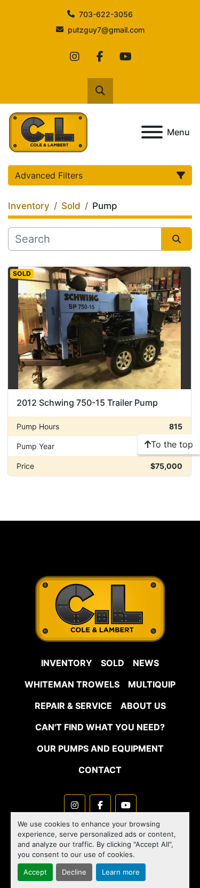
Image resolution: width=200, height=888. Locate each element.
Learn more (121, 872)
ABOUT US (143, 705)
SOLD (112, 663)
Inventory (66, 663)
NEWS (146, 663)
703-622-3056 (106, 14)
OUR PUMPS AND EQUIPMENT (100, 748)
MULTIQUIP (151, 684)
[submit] (177, 239)
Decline (74, 872)
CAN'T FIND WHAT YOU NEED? (100, 727)
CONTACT (100, 770)
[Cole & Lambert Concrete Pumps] (100, 608)
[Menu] (152, 132)
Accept (35, 872)
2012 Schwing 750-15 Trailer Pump (87, 402)
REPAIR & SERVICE (73, 705)
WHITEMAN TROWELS (72, 684)
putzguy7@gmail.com (106, 29)
